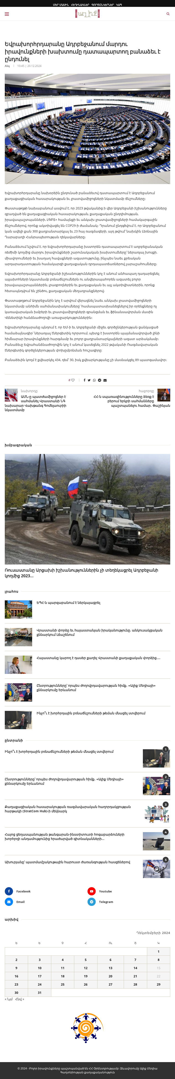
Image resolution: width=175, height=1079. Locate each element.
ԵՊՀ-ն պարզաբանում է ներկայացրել (68, 602)
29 (158, 984)
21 (135, 976)
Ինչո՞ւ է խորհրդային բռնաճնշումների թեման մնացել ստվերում (91, 713)
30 (16, 992)
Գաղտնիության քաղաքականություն (87, 1072)
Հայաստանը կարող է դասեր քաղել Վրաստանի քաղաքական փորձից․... (98, 658)
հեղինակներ (80, 4)
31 (39, 992)
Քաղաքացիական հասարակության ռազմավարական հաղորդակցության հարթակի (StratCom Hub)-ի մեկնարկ (68, 809)
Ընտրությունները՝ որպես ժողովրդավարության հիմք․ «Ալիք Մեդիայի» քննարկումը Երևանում (96, 687)
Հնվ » (19, 999)
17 (39, 976)
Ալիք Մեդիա (148, 1068)
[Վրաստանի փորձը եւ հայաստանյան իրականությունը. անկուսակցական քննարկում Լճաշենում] (18, 637)
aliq (7, 66)
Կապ (119, 4)
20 (110, 976)
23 (16, 984)
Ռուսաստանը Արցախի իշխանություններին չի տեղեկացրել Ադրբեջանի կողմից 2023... (81, 572)
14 (135, 968)
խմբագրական (18, 445)
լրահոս (11, 591)
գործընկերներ (103, 4)
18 (62, 976)
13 (110, 968)
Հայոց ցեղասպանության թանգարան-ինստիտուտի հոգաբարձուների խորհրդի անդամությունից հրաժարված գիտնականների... (64, 836)
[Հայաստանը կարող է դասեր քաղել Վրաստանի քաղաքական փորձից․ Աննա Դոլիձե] (18, 665)
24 (39, 984)
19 (86, 976)
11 (62, 968)
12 (86, 968)
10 (39, 968)
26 (86, 984)
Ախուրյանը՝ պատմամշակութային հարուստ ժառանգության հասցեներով (67, 862)
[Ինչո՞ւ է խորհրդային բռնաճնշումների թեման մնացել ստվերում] (18, 720)
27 (110, 984)
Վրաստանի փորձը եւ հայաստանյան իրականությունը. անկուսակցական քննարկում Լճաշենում (99, 632)
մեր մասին (61, 4)
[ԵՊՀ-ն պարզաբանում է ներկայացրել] (18, 609)
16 (16, 976)
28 (135, 984)
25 (62, 984)
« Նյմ (9, 999)
